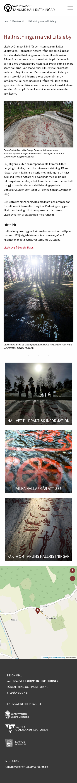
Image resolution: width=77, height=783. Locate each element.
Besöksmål (18, 21)
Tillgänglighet (18, 692)
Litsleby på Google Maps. (19, 247)
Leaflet (45, 657)
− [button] (72, 578)
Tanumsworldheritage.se (23, 704)
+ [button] (72, 570)
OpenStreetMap (58, 657)
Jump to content (38, 15)
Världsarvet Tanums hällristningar (32, 681)
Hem (6, 21)
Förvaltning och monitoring (27, 687)
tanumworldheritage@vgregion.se (26, 766)
